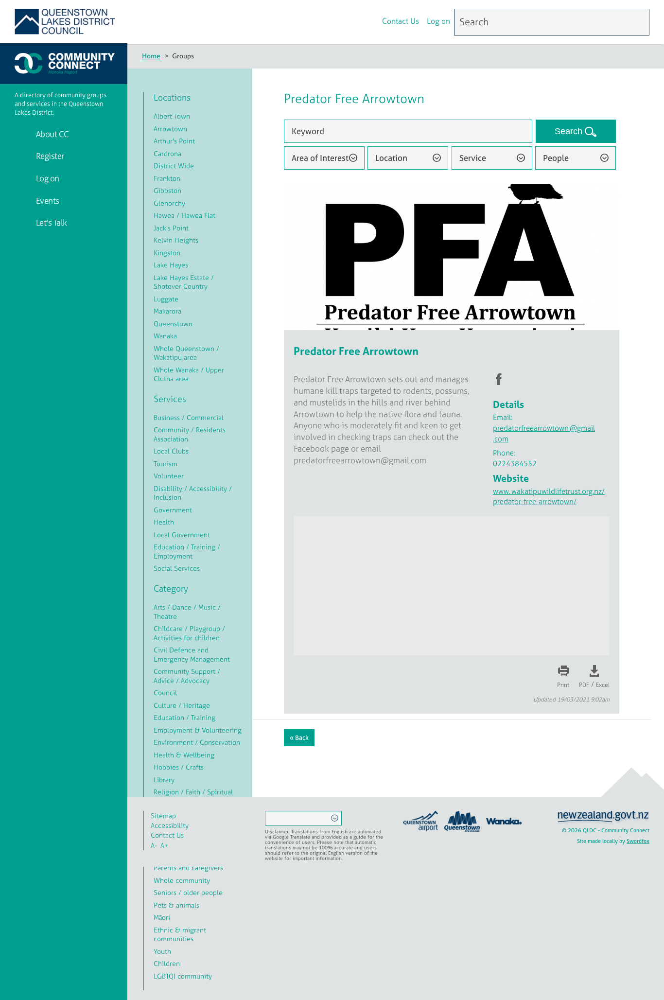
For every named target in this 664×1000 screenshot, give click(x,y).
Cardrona (167, 153)
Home (151, 55)
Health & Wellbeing (184, 754)
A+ (164, 845)
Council (165, 692)
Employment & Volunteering (198, 730)
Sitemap (163, 815)
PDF (584, 685)
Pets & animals (176, 905)
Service (472, 157)
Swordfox (638, 841)
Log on (438, 21)
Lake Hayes (171, 264)
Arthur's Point (174, 140)
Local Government (182, 534)
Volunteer (169, 475)
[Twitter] (366, 22)
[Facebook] (346, 22)
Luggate (166, 298)
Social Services (177, 568)
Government (173, 509)
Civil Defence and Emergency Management (192, 654)
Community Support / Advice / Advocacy (187, 676)
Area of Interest (320, 157)
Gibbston (167, 190)
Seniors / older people (188, 892)
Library (164, 779)
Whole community (182, 880)
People (556, 157)
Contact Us (400, 21)
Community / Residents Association (190, 434)
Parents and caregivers (188, 867)
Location (391, 157)
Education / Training (184, 717)
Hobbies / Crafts (179, 767)
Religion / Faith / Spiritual (193, 791)
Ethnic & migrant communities (180, 934)
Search (570, 131)
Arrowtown (170, 128)
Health (164, 521)
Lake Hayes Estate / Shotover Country (184, 282)
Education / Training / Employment (187, 551)
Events (46, 200)
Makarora (167, 311)
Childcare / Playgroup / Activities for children (189, 633)
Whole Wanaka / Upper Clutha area (189, 374)
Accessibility (170, 825)
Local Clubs (171, 451)
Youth (162, 951)
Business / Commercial (189, 417)
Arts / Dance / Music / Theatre (187, 611)
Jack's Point (171, 227)
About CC (51, 134)
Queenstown (173, 323)
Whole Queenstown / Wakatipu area (186, 353)
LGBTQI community (183, 976)
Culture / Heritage (182, 705)
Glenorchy (169, 203)
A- (154, 845)
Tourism (165, 463)
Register (49, 155)
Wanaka (165, 335)
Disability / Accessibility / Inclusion (193, 493)
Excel (603, 685)
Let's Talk (50, 222)
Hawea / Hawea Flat (184, 215)
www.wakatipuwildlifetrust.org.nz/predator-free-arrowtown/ (549, 496)
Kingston (167, 252)
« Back (299, 738)
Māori (162, 917)
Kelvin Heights (176, 240)
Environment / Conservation (197, 742)
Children (167, 963)
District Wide (174, 165)
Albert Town (172, 116)
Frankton (167, 178)
